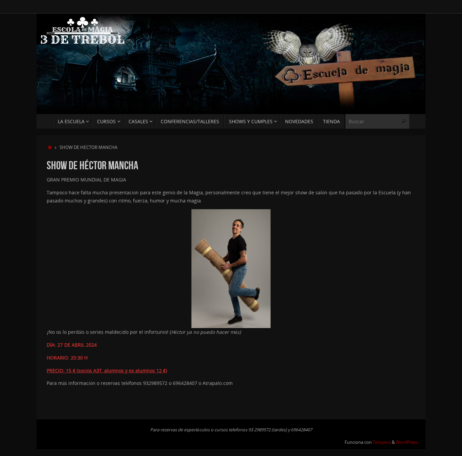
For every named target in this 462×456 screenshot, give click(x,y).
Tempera (382, 442)
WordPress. (407, 442)
